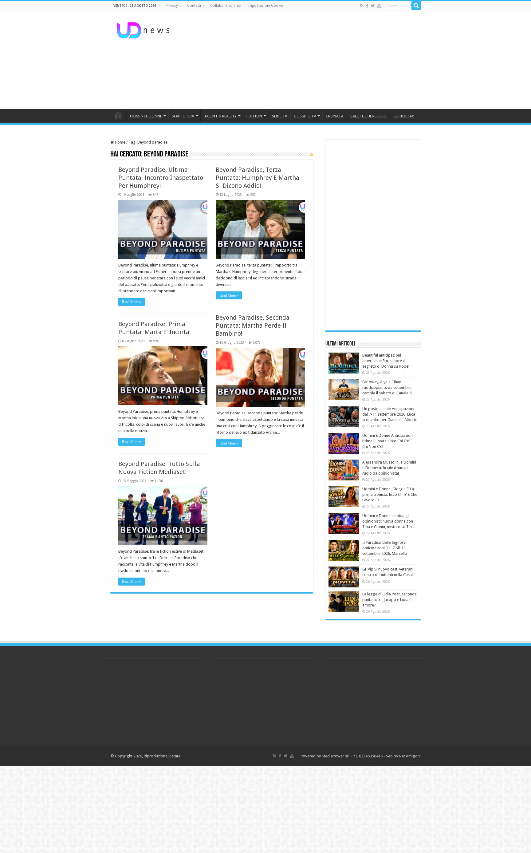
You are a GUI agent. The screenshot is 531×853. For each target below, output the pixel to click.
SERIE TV (279, 116)
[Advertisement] (304, 60)
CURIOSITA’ (403, 116)
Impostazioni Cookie (265, 5)
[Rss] (362, 6)
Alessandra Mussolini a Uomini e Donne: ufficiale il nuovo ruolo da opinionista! (389, 468)
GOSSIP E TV (305, 116)
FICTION (254, 116)
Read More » (131, 302)
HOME (118, 115)
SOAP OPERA (183, 116)
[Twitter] (373, 6)
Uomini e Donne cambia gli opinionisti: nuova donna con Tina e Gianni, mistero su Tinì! (388, 521)
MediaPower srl (335, 756)
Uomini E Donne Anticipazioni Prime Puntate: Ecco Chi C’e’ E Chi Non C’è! (388, 441)
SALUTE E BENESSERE (368, 116)
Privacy (172, 5)
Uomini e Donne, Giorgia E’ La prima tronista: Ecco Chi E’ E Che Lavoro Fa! (389, 494)
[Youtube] (379, 6)
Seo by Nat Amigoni (403, 756)
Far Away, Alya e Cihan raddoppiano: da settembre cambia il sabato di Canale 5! (387, 387)
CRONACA (335, 116)
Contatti (194, 5)
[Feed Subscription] (311, 154)
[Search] (416, 5)
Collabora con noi (225, 5)
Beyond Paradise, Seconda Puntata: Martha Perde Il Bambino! (252, 325)
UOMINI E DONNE (146, 116)
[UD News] (144, 29)
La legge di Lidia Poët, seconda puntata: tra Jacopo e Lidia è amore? (389, 599)
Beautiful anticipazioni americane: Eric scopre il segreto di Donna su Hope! (385, 361)
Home (119, 142)
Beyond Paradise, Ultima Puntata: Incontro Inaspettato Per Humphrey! (160, 177)
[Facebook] (367, 6)
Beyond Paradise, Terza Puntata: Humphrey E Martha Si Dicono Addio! (257, 177)
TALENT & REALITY (220, 116)
